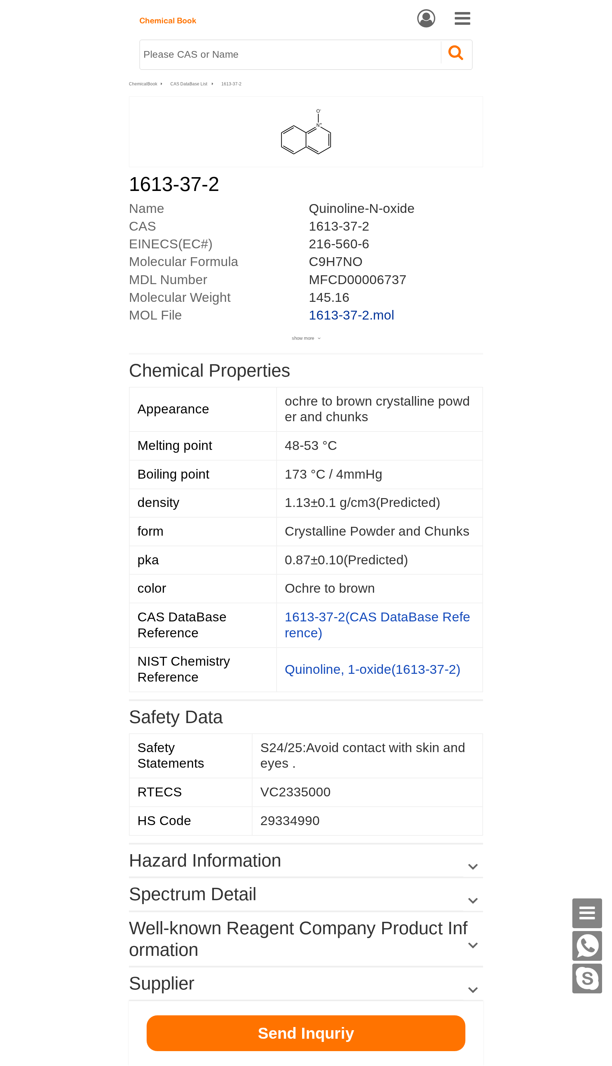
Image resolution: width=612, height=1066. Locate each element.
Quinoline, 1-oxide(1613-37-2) (372, 669)
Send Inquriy (306, 1033)
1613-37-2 (231, 83)
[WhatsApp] (587, 946)
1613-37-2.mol (351, 315)
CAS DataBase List (189, 83)
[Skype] (587, 978)
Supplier (161, 983)
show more (303, 338)
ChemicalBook (143, 83)
